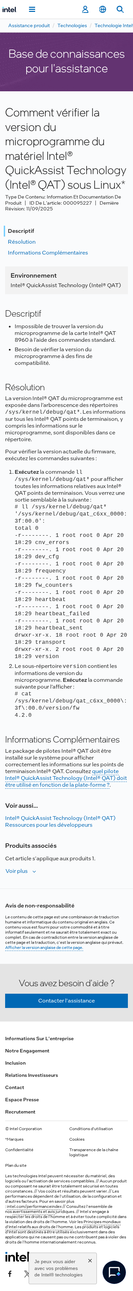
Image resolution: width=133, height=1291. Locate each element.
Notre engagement (27, 1051)
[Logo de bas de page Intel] (18, 1257)
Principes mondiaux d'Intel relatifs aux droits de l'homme (63, 1224)
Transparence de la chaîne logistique (93, 1152)
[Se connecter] (85, 9)
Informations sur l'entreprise (39, 1038)
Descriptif (21, 231)
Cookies (77, 1139)
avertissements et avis (34, 1211)
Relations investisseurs (31, 1075)
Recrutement (20, 1112)
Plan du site (16, 1165)
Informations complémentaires (48, 252)
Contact (14, 1087)
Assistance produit (29, 25)
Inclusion (15, 1063)
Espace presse (22, 1100)
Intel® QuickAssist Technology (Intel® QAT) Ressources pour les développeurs (60, 821)
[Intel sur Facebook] (10, 1273)
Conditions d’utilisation (91, 1128)
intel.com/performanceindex (34, 1206)
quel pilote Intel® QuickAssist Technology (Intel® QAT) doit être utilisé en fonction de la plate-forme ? (66, 778)
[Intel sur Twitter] (27, 1273)
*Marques (14, 1139)
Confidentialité (19, 1150)
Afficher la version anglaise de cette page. (44, 947)
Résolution (21, 241)
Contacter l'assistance (66, 1000)
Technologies (72, 25)
